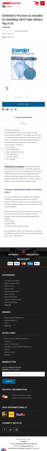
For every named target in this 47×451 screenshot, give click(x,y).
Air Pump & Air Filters (11, 281)
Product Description (23, 117)
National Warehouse (23, 254)
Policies (7, 349)
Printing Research (10, 320)
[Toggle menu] (42, 3)
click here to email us (29, 216)
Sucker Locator (9, 352)
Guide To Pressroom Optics (22, 398)
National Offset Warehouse (14, 318)
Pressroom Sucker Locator (21, 395)
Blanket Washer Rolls (11, 283)
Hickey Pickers (9, 294)
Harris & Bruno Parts (11, 291)
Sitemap (7, 355)
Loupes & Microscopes (12, 300)
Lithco (6, 323)
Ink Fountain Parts (10, 297)
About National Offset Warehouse (16, 339)
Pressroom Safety (10, 302)
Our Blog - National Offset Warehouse (17, 347)
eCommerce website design (19, 448)
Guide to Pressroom (11, 344)
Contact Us (8, 341)
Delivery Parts (9, 286)
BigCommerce (27, 446)
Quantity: (17, 97)
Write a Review (8, 33)
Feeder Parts (8, 289)
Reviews (23, 123)
